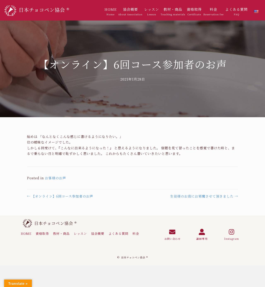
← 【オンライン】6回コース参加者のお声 (60, 196)
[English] (256, 12)
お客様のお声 (55, 178)
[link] (110, 11)
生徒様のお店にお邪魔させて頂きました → (204, 196)
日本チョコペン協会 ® (55, 223)
